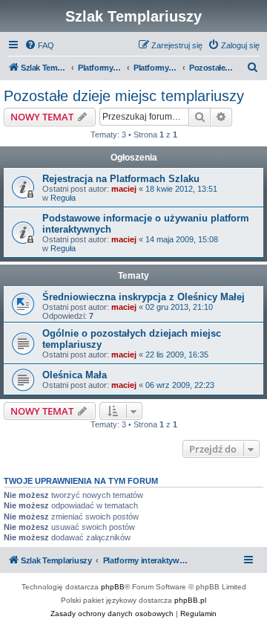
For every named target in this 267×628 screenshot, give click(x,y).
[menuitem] (39, 45)
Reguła (63, 197)
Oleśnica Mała (74, 375)
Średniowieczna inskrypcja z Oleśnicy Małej (143, 296)
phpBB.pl (190, 600)
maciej (123, 188)
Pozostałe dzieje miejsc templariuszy (124, 96)
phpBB (113, 587)
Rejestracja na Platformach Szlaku (121, 178)
